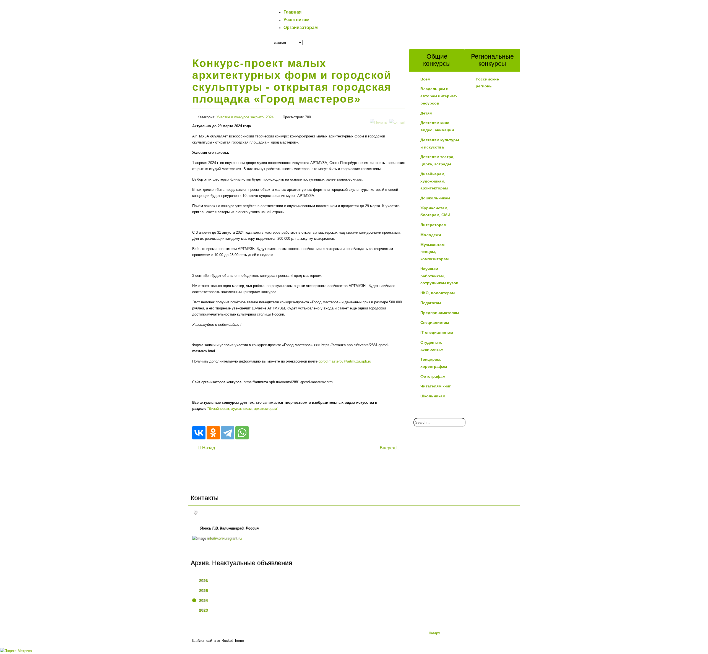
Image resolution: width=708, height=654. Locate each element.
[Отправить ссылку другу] (397, 116)
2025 (203, 590)
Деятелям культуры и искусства (439, 143)
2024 (203, 600)
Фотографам (432, 376)
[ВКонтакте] (198, 432)
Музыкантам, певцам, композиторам (434, 252)
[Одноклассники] (213, 432)
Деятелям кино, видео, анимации (437, 126)
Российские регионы (487, 82)
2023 (203, 610)
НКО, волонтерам (437, 293)
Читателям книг (435, 386)
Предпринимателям (439, 313)
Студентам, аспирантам (431, 346)
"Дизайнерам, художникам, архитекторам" (242, 409)
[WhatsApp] (242, 432)
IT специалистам (436, 332)
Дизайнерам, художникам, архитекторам (434, 181)
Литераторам (433, 225)
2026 (203, 581)
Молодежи (430, 235)
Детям (426, 113)
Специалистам (434, 322)
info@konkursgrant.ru (224, 538)
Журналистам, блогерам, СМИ (435, 211)
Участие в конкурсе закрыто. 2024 (245, 117)
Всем (425, 79)
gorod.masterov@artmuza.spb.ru (345, 361)
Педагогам (430, 303)
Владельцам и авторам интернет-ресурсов (438, 96)
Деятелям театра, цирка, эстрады (437, 160)
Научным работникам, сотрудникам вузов (439, 276)
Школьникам (432, 396)
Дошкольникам (435, 198)
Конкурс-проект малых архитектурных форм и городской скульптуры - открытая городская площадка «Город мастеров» (291, 81)
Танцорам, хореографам (433, 363)
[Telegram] (227, 432)
